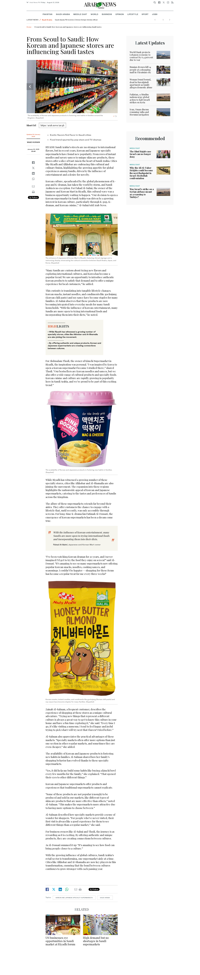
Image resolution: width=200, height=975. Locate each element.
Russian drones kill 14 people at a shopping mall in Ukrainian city (140, 70)
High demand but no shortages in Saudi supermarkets (96, 941)
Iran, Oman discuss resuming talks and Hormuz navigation (139, 112)
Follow (34, 197)
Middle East (80, 14)
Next (114, 86)
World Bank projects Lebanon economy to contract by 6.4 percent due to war (141, 56)
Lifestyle (132, 14)
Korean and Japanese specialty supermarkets (74, 897)
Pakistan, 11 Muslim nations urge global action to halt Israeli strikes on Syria (140, 98)
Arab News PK (35, 2)
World (94, 14)
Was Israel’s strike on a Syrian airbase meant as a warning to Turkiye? (142, 193)
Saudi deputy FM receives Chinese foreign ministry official (76, 20)
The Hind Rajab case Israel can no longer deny (140, 154)
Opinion (119, 14)
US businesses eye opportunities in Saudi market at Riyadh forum (60, 941)
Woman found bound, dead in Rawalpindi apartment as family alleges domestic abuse (141, 83)
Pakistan (47, 14)
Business (107, 14)
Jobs (154, 14)
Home (29, 27)
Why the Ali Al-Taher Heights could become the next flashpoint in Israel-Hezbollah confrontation (141, 173)
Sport (145, 14)
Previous (30, 86)
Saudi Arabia (63, 14)
